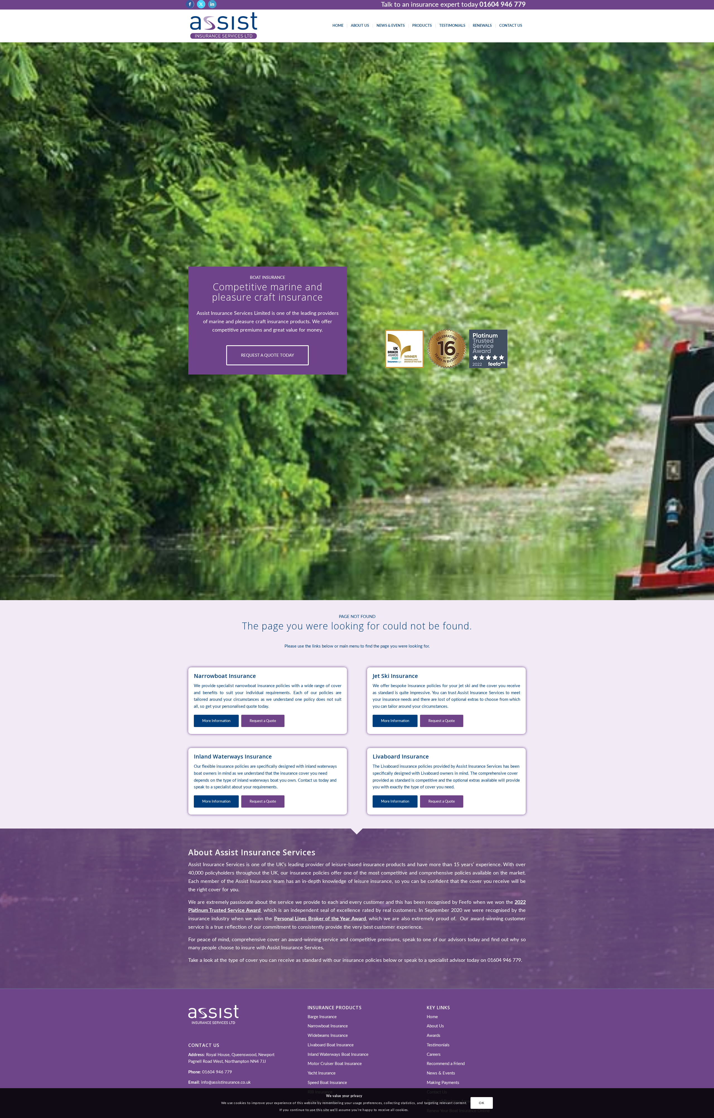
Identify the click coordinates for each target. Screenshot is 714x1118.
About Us (435, 1026)
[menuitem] (338, 26)
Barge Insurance (322, 1017)
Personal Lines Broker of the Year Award (320, 918)
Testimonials (438, 1045)
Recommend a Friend (446, 1064)
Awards (433, 1036)
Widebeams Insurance (328, 1036)
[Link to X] (201, 4)
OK (481, 1103)
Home (432, 1017)
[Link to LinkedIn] (212, 4)
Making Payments (443, 1083)
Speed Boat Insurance (327, 1083)
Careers (434, 1054)
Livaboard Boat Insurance (331, 1045)
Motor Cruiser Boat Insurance (335, 1064)
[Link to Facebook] (190, 4)
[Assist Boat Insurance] (223, 26)
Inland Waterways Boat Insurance (338, 1054)
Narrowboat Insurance (328, 1026)
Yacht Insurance (322, 1073)
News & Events (441, 1073)
